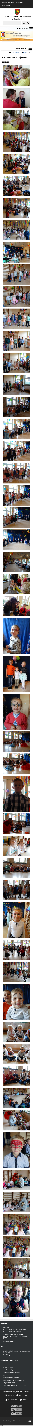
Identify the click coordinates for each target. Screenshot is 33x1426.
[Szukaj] (24, 23)
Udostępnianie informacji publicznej (13, 1380)
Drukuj (25, 52)
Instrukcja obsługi (8, 1370)
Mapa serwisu (19, 2)
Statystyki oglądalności (9, 1383)
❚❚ (4, 40)
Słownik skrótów (8, 1367)
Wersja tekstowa (6, 5)
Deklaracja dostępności (8, 2)
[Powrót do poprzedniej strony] (30, 52)
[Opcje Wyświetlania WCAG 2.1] (28, 23)
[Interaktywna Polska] (29, 1421)
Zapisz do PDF (15, 52)
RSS (4, 1375)
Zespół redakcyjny (8, 1341)
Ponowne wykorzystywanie (11, 1377)
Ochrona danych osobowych (11, 1372)
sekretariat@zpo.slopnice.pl (15, 1334)
